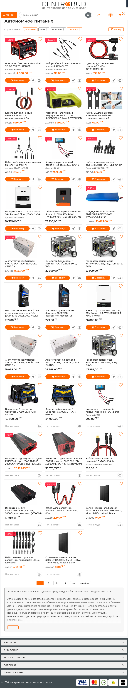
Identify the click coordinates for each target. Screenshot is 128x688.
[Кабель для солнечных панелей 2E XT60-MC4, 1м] (104, 444)
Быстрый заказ (33, 80)
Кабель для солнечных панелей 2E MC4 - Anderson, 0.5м (61, 512)
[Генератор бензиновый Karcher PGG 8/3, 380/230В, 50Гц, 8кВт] (104, 246)
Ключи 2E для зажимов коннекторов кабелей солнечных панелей (99, 117)
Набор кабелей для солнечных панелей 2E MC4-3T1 (63, 66)
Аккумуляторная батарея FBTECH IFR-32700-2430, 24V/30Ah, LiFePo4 (100, 215)
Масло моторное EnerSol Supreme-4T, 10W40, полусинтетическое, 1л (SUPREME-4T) (59, 315)
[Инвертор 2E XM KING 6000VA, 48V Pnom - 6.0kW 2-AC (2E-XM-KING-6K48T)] (104, 296)
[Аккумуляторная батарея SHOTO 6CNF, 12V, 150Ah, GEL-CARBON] (63, 345)
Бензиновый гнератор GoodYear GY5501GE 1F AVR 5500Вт (20, 413)
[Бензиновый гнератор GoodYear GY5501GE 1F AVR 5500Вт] (23, 394)
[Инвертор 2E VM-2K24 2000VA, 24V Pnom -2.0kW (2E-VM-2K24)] (23, 197)
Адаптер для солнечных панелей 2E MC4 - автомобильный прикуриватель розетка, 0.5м (102, 68)
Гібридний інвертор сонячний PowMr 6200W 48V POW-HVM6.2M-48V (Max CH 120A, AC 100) (63, 217)
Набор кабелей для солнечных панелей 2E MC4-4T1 (23, 165)
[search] (88, 15)
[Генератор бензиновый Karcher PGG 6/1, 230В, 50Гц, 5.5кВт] (104, 345)
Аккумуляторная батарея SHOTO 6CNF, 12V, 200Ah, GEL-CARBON (22, 364)
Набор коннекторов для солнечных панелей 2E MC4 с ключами (22, 561)
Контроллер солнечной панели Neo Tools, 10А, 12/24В (102, 412)
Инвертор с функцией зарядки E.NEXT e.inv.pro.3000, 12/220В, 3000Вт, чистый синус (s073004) (63, 462)
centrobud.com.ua (42, 682)
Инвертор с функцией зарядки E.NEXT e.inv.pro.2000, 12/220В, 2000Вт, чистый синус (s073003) (23, 462)
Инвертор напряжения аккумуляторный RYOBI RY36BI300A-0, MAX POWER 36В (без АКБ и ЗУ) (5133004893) (63, 118)
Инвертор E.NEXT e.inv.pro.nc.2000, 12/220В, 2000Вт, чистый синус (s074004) (23, 512)
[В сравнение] (39, 80)
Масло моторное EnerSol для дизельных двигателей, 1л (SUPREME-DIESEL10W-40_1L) (22, 314)
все (73, 583)
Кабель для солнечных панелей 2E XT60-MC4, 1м (100, 461)
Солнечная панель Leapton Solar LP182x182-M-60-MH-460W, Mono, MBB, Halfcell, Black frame (104, 513)
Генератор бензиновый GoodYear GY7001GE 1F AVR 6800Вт (60, 413)
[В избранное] (40, 39)
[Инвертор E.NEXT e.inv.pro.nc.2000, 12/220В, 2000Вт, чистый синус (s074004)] (23, 493)
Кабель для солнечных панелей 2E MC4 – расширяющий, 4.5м (18, 117)
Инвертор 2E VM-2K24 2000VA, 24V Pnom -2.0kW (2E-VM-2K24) (23, 214)
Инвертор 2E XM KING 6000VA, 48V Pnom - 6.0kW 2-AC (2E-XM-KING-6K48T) (104, 314)
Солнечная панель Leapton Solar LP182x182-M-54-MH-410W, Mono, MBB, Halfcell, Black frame (63, 562)
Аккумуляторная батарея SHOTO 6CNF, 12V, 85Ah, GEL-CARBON (21, 265)
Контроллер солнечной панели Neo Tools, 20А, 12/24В (62, 165)
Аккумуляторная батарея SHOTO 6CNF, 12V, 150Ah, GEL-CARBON (62, 364)
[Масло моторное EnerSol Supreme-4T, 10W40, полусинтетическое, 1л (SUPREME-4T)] (63, 296)
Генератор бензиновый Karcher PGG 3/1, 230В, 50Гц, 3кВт (61, 265)
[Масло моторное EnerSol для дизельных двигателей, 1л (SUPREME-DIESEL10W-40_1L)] (23, 296)
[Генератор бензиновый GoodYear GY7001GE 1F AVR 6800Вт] (63, 394)
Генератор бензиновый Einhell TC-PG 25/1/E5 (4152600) (23, 66)
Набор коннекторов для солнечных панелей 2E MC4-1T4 (104, 165)
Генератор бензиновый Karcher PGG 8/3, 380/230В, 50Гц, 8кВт (104, 265)
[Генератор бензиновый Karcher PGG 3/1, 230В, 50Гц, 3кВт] (63, 246)
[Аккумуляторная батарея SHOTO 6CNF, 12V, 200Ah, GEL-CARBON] (23, 345)
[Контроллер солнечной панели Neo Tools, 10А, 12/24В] (104, 394)
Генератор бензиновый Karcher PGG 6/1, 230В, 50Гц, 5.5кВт (101, 364)
